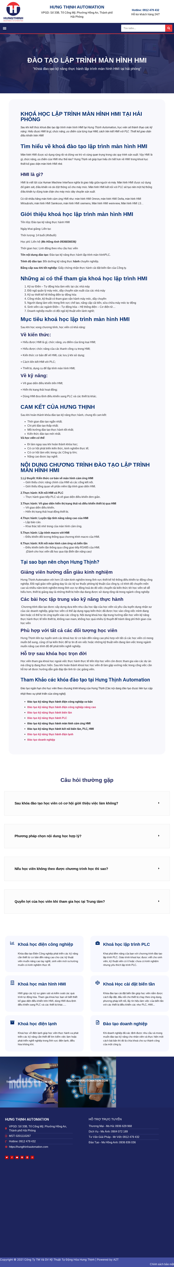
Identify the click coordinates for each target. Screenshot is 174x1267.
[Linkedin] (27, 1157)
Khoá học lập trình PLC (126, 944)
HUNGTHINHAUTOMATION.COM (87, 1080)
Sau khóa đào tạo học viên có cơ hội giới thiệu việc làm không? (66, 803)
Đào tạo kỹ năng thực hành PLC (47, 718)
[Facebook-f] (12, 1157)
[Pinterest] (22, 1157)
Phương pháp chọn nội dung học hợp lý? (48, 836)
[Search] (168, 28)
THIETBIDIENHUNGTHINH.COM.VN (29, 1082)
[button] (4, 28)
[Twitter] (6, 1157)
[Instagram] (32, 1157)
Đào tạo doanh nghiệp (41, 739)
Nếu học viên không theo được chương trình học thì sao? (61, 869)
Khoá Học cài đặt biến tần (129, 984)
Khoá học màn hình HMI (42, 984)
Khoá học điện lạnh (37, 1023)
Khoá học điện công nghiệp (45, 944)
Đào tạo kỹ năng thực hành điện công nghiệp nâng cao (61, 707)
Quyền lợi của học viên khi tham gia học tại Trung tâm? (60, 901)
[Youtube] (17, 1157)
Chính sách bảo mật (162, 1264)
